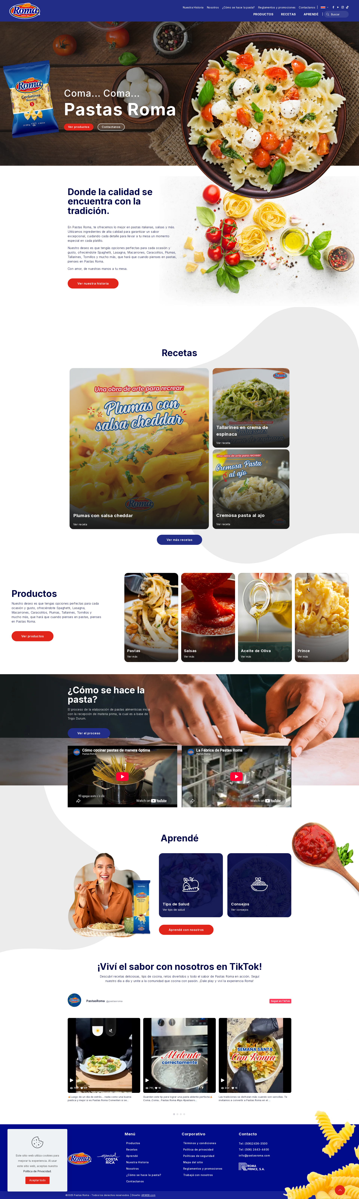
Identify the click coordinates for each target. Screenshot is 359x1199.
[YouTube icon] (338, 7)
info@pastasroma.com (254, 1155)
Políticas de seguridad (198, 1155)
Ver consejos (239, 909)
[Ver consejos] (259, 880)
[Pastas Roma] (24, 10)
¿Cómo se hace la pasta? (238, 7)
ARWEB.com (148, 1195)
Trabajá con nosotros (198, 1175)
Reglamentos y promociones (277, 7)
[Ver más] (151, 617)
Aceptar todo (37, 1180)
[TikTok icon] (347, 7)
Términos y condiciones (199, 1143)
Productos (133, 1143)
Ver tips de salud (174, 909)
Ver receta (80, 524)
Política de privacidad (198, 1149)
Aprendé (132, 1155)
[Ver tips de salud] (191, 879)
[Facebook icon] (333, 7)
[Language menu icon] (324, 7)
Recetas (131, 1149)
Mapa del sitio (193, 1162)
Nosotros (213, 7)
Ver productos (78, 127)
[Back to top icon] (340, 1190)
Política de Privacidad (37, 1171)
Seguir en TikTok (280, 1001)
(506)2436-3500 (256, 1143)
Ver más (132, 656)
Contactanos (307, 7)
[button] (174, 1114)
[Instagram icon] (342, 7)
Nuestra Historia (193, 7)
